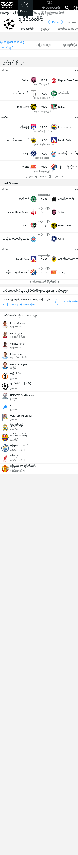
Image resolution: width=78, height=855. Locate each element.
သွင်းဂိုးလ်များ (24, 7)
